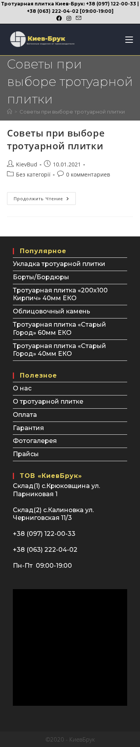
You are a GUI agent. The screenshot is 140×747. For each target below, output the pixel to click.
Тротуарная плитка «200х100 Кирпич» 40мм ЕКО (60, 294)
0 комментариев (88, 174)
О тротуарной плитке (48, 401)
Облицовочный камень (51, 311)
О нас (22, 388)
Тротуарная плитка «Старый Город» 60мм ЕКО (59, 328)
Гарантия (28, 428)
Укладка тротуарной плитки (59, 264)
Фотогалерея (35, 440)
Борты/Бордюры (41, 277)
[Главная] (9, 111)
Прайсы (26, 454)
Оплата (25, 414)
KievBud (26, 164)
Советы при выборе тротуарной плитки (72, 111)
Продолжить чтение (45, 200)
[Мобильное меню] (126, 39)
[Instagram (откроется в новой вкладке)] (69, 18)
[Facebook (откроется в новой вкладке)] (60, 18)
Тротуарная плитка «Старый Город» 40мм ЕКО (59, 350)
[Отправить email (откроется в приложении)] (79, 18)
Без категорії (33, 174)
